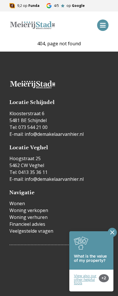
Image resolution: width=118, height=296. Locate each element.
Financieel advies (27, 224)
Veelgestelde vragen (31, 231)
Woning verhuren (28, 217)
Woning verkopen (28, 210)
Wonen (17, 203)
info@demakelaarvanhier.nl (54, 134)
